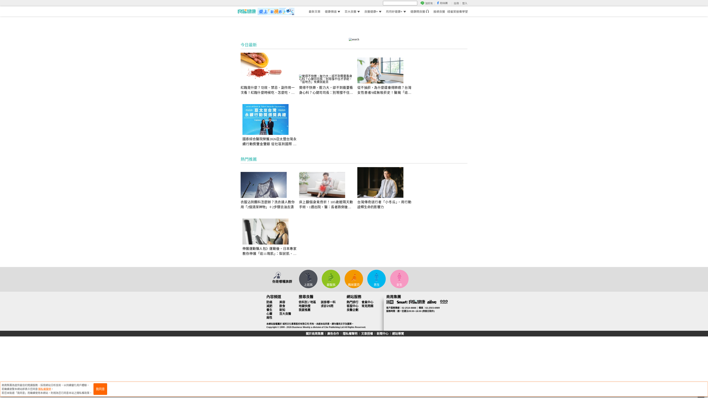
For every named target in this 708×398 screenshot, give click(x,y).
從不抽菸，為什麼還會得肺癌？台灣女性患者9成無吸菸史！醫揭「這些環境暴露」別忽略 (384, 90)
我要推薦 (304, 310)
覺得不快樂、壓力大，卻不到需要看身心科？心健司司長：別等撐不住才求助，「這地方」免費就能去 (326, 90)
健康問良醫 (418, 11)
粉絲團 (444, 3)
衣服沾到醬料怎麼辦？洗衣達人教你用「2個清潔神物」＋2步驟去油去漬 (268, 204)
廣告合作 (333, 333)
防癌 (269, 302)
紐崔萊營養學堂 (457, 11)
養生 (269, 310)
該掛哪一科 (328, 302)
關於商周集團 (315, 333)
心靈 (269, 313)
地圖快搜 (304, 306)
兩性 (269, 317)
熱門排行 (352, 302)
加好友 (429, 3)
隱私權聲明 (350, 333)
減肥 (269, 306)
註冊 (456, 3)
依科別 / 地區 (307, 302)
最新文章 (314, 11)
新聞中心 (382, 333)
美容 (282, 302)
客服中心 (352, 306)
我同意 (100, 389)
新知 (282, 310)
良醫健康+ (371, 11)
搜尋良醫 (439, 11)
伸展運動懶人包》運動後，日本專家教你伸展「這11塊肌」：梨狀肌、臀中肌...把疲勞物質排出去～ (269, 251)
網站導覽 (398, 333)
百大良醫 (350, 11)
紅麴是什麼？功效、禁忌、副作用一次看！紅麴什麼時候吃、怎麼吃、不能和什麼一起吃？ (268, 90)
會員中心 (367, 302)
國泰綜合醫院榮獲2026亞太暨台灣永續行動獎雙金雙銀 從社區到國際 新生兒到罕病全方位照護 (269, 142)
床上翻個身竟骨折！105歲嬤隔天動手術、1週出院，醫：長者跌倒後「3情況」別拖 (326, 205)
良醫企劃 (352, 310)
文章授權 (367, 333)
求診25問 (327, 306)
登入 (464, 3)
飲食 (282, 306)
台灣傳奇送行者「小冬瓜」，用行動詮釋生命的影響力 (384, 204)
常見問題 (367, 306)
